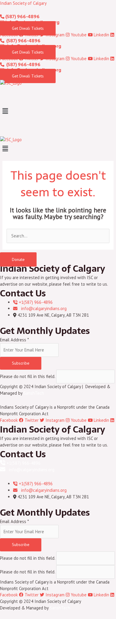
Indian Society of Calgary (23, 3)
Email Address (14, 340)
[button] (58, 111)
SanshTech (33, 393)
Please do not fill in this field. (28, 376)
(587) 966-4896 (22, 16)
